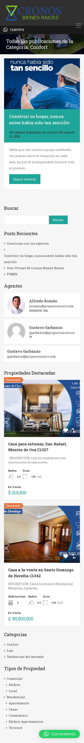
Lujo (10, 650)
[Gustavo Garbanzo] (16, 339)
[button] (59, 734)
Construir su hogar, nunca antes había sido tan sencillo (40, 259)
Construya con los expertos (28, 243)
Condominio (18, 715)
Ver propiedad (42, 425)
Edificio (14, 685)
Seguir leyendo (24, 179)
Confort (53, 132)
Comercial (14, 678)
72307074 (17, 30)
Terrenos (15, 728)
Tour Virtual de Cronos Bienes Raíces (35, 268)
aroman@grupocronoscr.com (51, 306)
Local (13, 691)
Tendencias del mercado (25, 657)
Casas (13, 709)
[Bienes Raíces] (42, 21)
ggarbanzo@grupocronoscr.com (52, 334)
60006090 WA (38, 310)
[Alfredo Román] (16, 312)
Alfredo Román (43, 300)
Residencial (16, 697)
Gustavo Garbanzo (46, 327)
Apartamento (19, 703)
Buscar (11, 208)
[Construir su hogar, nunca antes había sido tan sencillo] (42, 83)
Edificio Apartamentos (26, 721)
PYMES (12, 274)
